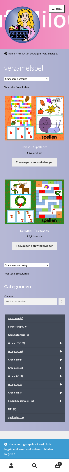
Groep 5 (15, 367)
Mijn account (11, 466)
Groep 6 (15, 376)
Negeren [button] (9, 454)
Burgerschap (17, 326)
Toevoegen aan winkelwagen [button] (34, 162)
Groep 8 (15, 392)
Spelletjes (16, 417)
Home (11, 53)
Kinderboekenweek (21, 401)
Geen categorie (18, 334)
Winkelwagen (53, 462)
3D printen (15, 318)
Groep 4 (15, 359)
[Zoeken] (62, 301)
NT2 (12, 409)
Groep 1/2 (16, 343)
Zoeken (8, 296)
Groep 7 (15, 384)
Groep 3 (15, 351)
